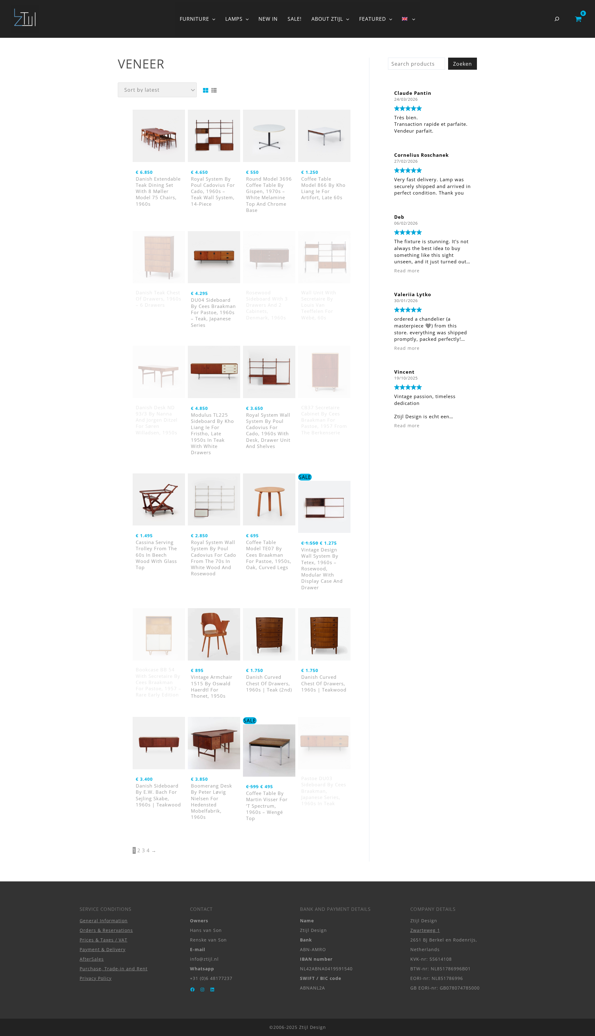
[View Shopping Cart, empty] (578, 19)
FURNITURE (194, 18)
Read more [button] (407, 271)
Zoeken (462, 63)
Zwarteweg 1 (425, 930)
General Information (104, 921)
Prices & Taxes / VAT (103, 940)
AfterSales (92, 959)
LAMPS (234, 18)
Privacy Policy (96, 978)
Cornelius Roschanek (421, 155)
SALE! (295, 18)
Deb (399, 217)
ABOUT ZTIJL (327, 18)
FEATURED (372, 18)
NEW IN (268, 18)
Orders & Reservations (106, 930)
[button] (212, 19)
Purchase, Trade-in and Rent (114, 969)
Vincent (404, 372)
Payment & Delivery (103, 949)
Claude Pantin (412, 93)
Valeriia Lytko (412, 294)
